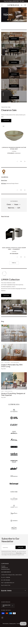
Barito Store (4, 180)
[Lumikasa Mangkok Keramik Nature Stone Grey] (14, 135)
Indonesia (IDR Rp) (6, 606)
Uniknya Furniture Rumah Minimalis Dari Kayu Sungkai (13, 332)
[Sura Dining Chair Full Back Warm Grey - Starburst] (14, 232)
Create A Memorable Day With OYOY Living (12, 365)
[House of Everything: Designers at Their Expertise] (14, 385)
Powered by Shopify (5, 569)
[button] (2, 5)
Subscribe (20, 547)
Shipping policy (12, 623)
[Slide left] (17, 161)
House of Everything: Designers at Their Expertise (13, 394)
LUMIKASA (3, 567)
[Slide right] (25, 161)
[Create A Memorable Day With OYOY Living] (14, 357)
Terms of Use (19, 553)
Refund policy (6, 623)
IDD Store (3, 183)
